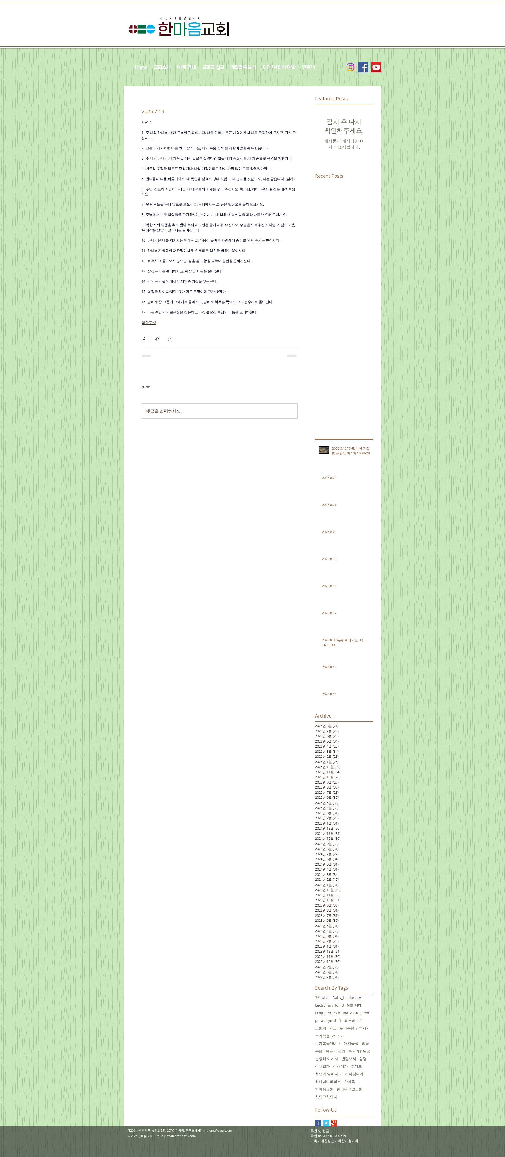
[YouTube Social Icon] (376, 67)
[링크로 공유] (156, 339)
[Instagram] (350, 67)
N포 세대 (354, 1005)
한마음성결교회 (349, 1089)
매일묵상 (351, 1043)
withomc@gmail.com (217, 1130)
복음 (318, 1051)
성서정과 (340, 1066)
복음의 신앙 (335, 1051)
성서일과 (322, 1066)
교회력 (320, 1028)
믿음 (365, 1043)
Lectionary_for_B (329, 1005)
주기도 (356, 1066)
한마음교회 (324, 1089)
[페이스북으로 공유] (144, 339)
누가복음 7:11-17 (354, 1028)
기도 (333, 1028)
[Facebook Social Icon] (363, 67)
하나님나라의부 (328, 1081)
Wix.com (190, 1136)
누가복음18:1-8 (328, 1043)
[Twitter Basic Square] (326, 1123)
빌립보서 (348, 1058)
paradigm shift (328, 1020)
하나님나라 (354, 1074)
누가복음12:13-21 (330, 1035)
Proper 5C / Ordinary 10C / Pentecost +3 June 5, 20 (344, 1013)
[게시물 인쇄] (169, 339)
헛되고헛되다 (326, 1096)
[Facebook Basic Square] (318, 1123)
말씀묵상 (149, 322)
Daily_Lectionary (346, 997)
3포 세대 (322, 997)
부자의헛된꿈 (359, 1051)
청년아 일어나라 (328, 1074)
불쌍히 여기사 (326, 1058)
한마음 (349, 1081)
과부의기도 (353, 1020)
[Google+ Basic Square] (334, 1123)
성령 (363, 1058)
